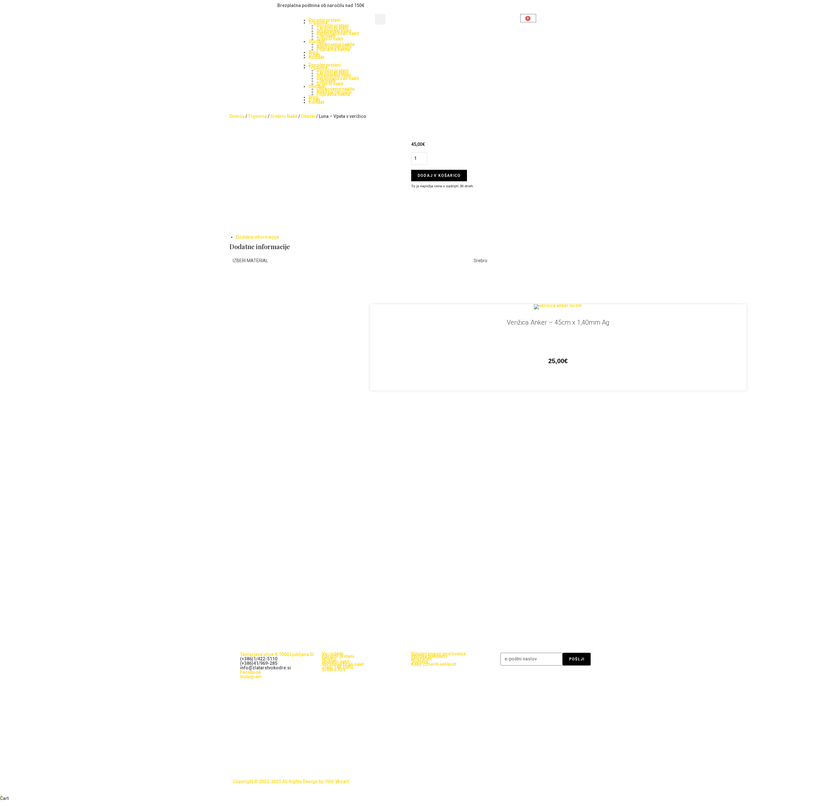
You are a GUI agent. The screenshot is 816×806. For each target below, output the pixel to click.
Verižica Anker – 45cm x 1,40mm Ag (558, 322)
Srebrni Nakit (283, 116)
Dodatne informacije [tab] (257, 237)
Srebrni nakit (330, 38)
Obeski (308, 116)
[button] (380, 19)
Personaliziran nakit (338, 33)
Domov (236, 116)
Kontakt (316, 57)
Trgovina (257, 116)
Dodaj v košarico (439, 175)
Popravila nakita (333, 49)
